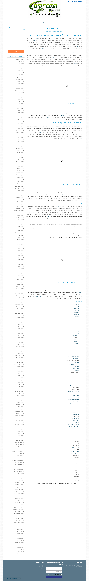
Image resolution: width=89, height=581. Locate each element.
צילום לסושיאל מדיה (75, 431)
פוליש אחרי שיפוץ (19, 346)
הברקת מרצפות (20, 449)
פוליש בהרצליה (20, 235)
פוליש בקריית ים (19, 300)
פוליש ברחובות (20, 86)
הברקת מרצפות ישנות (18, 462)
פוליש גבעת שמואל (19, 186)
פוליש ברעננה (20, 242)
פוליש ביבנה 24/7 (19, 500)
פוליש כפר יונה (20, 244)
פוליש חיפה (20, 277)
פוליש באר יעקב (20, 146)
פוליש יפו (21, 63)
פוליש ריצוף (20, 435)
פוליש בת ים (20, 74)
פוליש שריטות (20, 437)
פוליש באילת (20, 137)
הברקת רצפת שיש (19, 453)
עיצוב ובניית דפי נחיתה (74, 453)
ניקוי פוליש (21, 330)
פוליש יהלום (20, 373)
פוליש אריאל (20, 204)
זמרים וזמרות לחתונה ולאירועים (73, 399)
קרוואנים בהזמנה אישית (74, 447)
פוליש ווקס (21, 339)
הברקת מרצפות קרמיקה (18, 467)
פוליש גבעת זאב (19, 215)
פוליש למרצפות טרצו (19, 391)
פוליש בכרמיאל (20, 310)
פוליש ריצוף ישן (20, 431)
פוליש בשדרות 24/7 (19, 505)
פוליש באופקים (20, 126)
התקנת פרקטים (76, 348)
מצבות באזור (20, 551)
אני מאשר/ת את (16, 48)
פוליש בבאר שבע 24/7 (18, 513)
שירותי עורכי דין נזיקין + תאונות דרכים (72, 366)
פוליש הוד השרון (19, 197)
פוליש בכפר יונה (20, 246)
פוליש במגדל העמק (19, 313)
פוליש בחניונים (20, 476)
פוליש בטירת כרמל (19, 282)
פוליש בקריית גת (19, 130)
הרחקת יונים (76, 333)
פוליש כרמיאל (20, 308)
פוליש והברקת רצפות (19, 59)
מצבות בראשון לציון (19, 542)
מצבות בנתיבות (20, 529)
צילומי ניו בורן (76, 428)
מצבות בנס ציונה (19, 545)
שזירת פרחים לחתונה (75, 406)
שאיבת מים (77, 310)
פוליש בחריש (20, 257)
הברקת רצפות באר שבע (18, 457)
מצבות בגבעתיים (19, 554)
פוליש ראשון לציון (19, 77)
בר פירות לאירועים (75, 401)
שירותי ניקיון (76, 319)
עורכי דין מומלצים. (78, 565)
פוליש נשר (21, 273)
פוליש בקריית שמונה (19, 306)
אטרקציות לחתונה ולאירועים (73, 391)
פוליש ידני (21, 377)
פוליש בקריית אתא (19, 290)
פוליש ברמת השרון (19, 232)
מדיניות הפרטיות (13, 48)
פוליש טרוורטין (20, 371)
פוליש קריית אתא (19, 288)
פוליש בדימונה (20, 119)
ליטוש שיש (77, 343)
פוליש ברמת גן (20, 181)
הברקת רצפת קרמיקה (18, 455)
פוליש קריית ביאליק (19, 295)
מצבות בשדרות (20, 533)
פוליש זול (21, 360)
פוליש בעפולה (20, 317)
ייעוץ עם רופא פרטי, (70, 565)
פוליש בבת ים (20, 76)
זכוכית (75, 63)
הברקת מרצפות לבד (19, 464)
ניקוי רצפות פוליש (19, 331)
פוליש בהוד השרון (19, 199)
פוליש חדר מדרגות (19, 362)
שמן (74, 229)
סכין (55, 109)
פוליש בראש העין (19, 195)
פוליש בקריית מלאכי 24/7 (18, 509)
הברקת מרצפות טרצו (19, 466)
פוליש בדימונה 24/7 (19, 515)
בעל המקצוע (38, 296)
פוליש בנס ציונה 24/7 (19, 493)
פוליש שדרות (20, 110)
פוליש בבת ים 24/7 (19, 489)
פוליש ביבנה (20, 94)
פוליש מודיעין (20, 222)
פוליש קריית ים (20, 299)
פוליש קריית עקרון (19, 88)
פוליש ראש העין (20, 193)
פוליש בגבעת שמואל (19, 188)
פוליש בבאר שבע (19, 115)
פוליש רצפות (20, 433)
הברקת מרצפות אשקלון (18, 458)
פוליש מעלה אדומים (19, 208)
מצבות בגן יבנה (20, 540)
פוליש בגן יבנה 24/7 (19, 498)
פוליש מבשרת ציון (19, 212)
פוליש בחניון (20, 478)
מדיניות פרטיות (41, 566)
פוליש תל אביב (20, 66)
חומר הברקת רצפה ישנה (18, 446)
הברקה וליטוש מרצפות (18, 471)
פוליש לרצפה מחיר (19, 378)
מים (48, 111)
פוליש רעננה (20, 241)
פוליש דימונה (20, 117)
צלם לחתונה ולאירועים (74, 433)
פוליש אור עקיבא (19, 259)
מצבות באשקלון (20, 535)
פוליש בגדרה (20, 101)
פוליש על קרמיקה (19, 413)
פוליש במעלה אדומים (18, 210)
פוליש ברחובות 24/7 (19, 495)
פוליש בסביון (20, 166)
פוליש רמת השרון (19, 230)
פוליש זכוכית (20, 359)
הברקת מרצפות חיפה (18, 469)
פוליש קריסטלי (20, 426)
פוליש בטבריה (20, 320)
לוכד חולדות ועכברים (75, 335)
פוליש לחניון (20, 473)
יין (75, 229)
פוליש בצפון (20, 328)
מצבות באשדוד (20, 525)
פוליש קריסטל (20, 335)
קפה (77, 229)
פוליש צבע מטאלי (19, 420)
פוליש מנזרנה (20, 388)
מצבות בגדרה (20, 538)
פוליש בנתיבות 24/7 (19, 516)
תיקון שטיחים (76, 316)
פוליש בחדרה (20, 253)
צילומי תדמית (76, 393)
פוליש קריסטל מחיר (19, 424)
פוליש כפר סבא (20, 237)
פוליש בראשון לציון (19, 79)
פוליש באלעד (20, 192)
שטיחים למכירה (76, 414)
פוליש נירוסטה (20, 402)
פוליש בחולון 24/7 (19, 487)
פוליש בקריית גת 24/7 (18, 507)
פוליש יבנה (21, 92)
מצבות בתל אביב (19, 524)
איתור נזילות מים (76, 312)
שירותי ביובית (76, 352)
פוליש (36, 38)
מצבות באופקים (19, 531)
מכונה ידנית (78, 292)
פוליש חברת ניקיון (19, 366)
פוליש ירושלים (20, 201)
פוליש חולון (20, 70)
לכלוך (40, 132)
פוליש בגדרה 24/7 (19, 496)
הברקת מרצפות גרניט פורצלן (17, 460)
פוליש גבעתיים (20, 175)
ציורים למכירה (76, 412)
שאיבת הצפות (76, 308)
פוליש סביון (20, 164)
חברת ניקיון (61, 115)
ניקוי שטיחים (76, 314)
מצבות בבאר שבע (19, 527)
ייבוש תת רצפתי (76, 358)
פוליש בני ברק (20, 183)
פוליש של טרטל (20, 438)
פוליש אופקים (20, 125)
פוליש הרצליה (20, 233)
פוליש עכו (21, 270)
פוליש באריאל (20, 206)
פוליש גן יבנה (20, 95)
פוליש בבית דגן (20, 152)
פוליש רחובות (20, 85)
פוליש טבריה (20, 319)
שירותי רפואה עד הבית (74, 368)
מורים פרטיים (76, 370)
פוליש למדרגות (20, 389)
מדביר (78, 331)
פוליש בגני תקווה (19, 170)
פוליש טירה (20, 326)
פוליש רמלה (20, 139)
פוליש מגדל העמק (19, 311)
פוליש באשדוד (20, 105)
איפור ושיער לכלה (75, 397)
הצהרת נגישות (41, 565)
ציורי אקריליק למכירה (74, 408)
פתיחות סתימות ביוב (75, 354)
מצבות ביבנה (20, 536)
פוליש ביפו (21, 65)
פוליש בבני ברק (20, 184)
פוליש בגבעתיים (19, 177)
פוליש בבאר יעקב (19, 148)
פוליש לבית (20, 337)
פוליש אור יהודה (19, 154)
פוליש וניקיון (20, 340)
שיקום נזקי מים (76, 306)
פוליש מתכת (20, 398)
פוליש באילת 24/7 (19, 520)
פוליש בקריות (20, 302)
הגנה (81, 138)
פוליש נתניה (20, 248)
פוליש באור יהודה (19, 155)
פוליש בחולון (20, 72)
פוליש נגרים (20, 406)
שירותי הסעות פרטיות (75, 395)
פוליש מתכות (20, 393)
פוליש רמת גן (20, 179)
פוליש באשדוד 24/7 (19, 502)
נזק (73, 194)
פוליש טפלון (20, 369)
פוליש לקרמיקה (20, 380)
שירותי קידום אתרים (75, 451)
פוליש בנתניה (20, 250)
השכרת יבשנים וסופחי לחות (73, 356)
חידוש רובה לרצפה (75, 304)
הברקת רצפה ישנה (19, 444)
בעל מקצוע (49, 117)
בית (27, 190)
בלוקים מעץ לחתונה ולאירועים (73, 404)
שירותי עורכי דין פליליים (74, 362)
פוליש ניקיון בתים (19, 404)
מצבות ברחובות (20, 544)
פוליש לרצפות (20, 395)
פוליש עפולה (20, 315)
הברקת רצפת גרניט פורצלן (17, 451)
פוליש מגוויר (20, 386)
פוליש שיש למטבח (19, 440)
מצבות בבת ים (20, 547)
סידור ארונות (76, 321)
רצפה (43, 48)
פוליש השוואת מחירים (18, 355)
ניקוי (35, 40)
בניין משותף (73, 286)
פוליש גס (21, 348)
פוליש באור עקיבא (19, 261)
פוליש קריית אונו (19, 161)
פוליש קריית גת (20, 128)
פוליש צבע (21, 422)
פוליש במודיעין (20, 224)
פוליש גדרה (20, 99)
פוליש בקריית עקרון (19, 90)
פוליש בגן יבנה (20, 97)
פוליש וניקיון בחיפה (19, 279)
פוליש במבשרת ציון (19, 213)
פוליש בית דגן (20, 150)
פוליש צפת (21, 322)
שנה (36, 46)
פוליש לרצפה (76, 341)
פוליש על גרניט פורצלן (18, 411)
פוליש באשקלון (20, 108)
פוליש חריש (20, 255)
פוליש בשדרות (20, 112)
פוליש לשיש (20, 342)
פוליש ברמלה (20, 141)
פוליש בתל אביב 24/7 (18, 486)
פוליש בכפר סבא (19, 239)
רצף (78, 329)
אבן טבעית (57, 206)
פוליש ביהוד (20, 159)
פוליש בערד (20, 123)
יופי (63, 190)
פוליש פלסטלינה (19, 417)
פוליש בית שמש (20, 219)
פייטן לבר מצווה (76, 420)
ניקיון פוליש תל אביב (19, 442)
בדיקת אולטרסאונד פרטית (74, 377)
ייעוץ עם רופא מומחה (75, 375)
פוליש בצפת (20, 324)
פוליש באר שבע (20, 114)
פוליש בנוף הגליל (19, 286)
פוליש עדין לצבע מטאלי (18, 415)
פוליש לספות (20, 409)
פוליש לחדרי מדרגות (19, 484)
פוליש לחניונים (20, 475)
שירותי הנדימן (76, 327)
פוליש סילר (21, 408)
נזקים (78, 46)
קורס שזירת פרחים (75, 422)
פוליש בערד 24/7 (19, 518)
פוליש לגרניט (20, 351)
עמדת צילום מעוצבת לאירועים (73, 424)
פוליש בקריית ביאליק (19, 297)
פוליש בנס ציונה (20, 83)
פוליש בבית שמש (19, 221)
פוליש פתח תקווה (19, 172)
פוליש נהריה (20, 266)
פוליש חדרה (20, 251)
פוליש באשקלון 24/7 (19, 504)
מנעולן (77, 325)
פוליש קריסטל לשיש (19, 427)
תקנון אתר (42, 567)
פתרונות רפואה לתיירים (74, 385)
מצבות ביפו (20, 549)
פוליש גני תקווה (20, 168)
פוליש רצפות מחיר (19, 429)
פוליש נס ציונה (20, 81)
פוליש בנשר (20, 275)
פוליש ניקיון (20, 400)
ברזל (61, 134)
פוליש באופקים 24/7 (19, 511)
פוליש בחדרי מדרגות (19, 482)
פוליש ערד (21, 121)
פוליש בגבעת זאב (19, 217)
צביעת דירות (76, 339)
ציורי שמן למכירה (75, 410)
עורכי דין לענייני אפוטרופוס (74, 364)
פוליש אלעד (20, 190)
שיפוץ (60, 107)
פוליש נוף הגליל (20, 284)
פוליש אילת (20, 135)
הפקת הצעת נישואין (75, 418)
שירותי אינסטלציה (75, 323)
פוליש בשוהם (20, 228)
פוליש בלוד (21, 144)
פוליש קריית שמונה (19, 304)
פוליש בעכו (21, 271)
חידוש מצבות (76, 346)
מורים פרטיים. (79, 566)
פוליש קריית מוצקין (19, 291)
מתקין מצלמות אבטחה (74, 350)
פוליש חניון (21, 480)
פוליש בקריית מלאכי (19, 134)
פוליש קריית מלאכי (19, 132)
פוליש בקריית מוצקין (19, 293)
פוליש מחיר (20, 384)
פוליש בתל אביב (19, 68)
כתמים (33, 210)
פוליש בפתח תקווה (19, 173)
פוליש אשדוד (20, 103)
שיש (50, 227)
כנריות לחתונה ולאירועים (74, 426)
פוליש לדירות (20, 353)
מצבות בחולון (20, 553)
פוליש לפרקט (20, 382)
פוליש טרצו (20, 368)
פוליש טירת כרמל (19, 281)
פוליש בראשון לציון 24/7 (18, 491)
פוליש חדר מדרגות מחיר (18, 364)
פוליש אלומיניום (20, 344)
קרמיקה (46, 66)
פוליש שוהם (20, 226)
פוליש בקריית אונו (19, 163)
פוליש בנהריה (20, 268)
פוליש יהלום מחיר (19, 375)
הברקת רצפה (20, 447)
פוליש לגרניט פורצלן (19, 349)
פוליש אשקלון (20, 106)
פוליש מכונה (20, 397)
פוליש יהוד (21, 157)
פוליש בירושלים (20, 203)
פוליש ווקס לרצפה (19, 357)
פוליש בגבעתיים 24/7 (18, 522)
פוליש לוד (21, 143)
